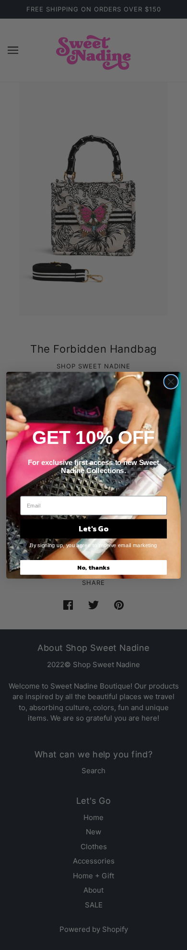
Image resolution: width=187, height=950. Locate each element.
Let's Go (93, 528)
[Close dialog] (170, 381)
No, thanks (93, 567)
